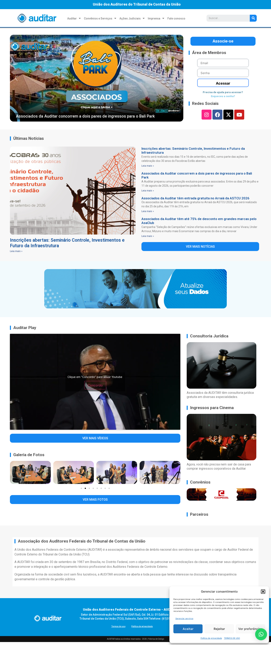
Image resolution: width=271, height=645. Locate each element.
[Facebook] (217, 115)
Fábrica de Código (156, 639)
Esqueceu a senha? (223, 96)
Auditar (72, 18)
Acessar (223, 83)
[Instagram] (206, 115)
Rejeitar (219, 629)
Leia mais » (16, 251)
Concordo (95, 385)
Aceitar (188, 629)
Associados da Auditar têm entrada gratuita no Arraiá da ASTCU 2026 (195, 198)
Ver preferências (250, 629)
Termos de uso (118, 626)
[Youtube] (239, 115)
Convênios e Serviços (98, 18)
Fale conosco (176, 18)
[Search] (253, 18)
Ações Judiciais (130, 18)
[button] (263, 592)
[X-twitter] (228, 115)
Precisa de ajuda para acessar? (223, 92)
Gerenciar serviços (184, 618)
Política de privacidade (211, 638)
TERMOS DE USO (232, 638)
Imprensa (154, 18)
